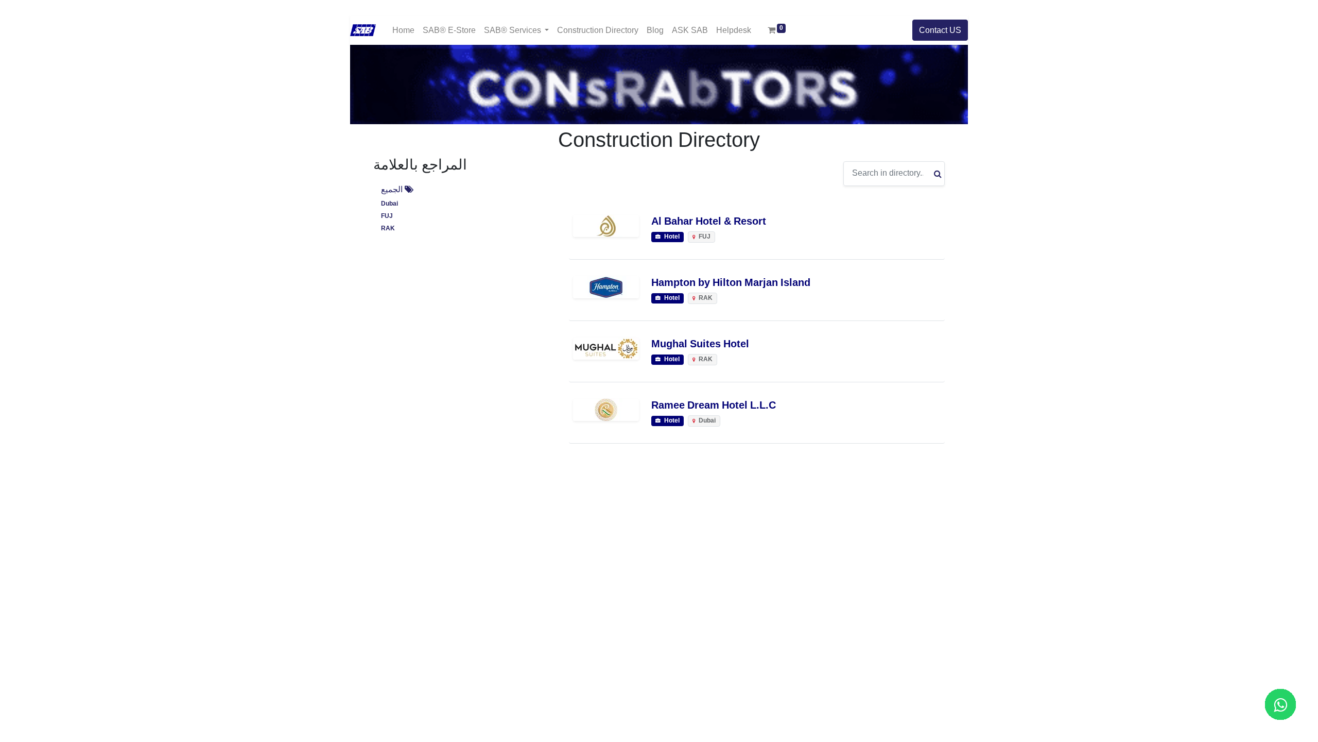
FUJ (387, 216)
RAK (388, 228)
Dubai (389, 203)
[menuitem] (403, 30)
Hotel (671, 236)
